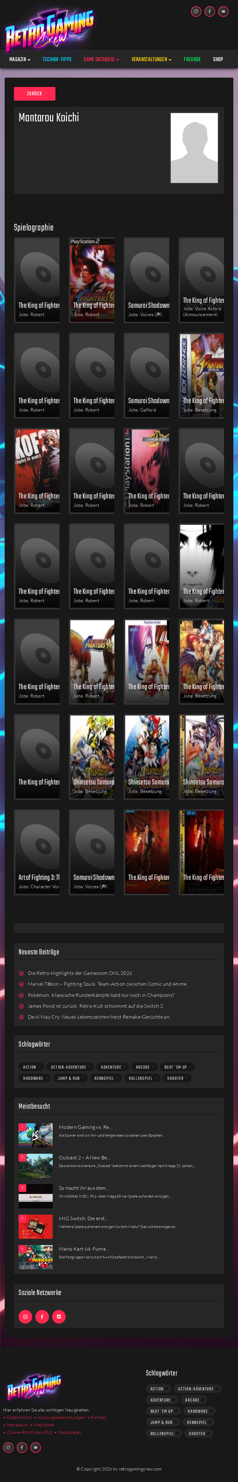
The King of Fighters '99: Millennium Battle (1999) (100, 591)
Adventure (111, 1067)
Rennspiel (104, 1078)
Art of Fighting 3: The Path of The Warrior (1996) (45, 877)
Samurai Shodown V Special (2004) (155, 305)
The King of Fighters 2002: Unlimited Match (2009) (45, 305)
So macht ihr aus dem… (84, 1188)
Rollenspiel (141, 1078)
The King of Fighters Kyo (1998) (209, 686)
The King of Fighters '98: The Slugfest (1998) (45, 686)
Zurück (34, 94)
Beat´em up (176, 1067)
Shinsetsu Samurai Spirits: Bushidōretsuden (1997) (100, 782)
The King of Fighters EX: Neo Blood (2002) (209, 400)
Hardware (33, 1078)
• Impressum (15, 1424)
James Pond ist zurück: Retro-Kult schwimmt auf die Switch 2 (95, 1006)
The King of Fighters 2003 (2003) (45, 400)
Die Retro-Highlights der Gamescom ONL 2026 (80, 973)
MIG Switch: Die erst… (83, 1218)
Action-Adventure (68, 1067)
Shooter (175, 1078)
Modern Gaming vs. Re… (85, 1127)
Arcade (143, 1067)
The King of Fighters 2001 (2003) (100, 400)
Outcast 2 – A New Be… (85, 1157)
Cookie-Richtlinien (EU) (29, 1432)
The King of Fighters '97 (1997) (45, 782)
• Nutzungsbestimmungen (59, 1417)
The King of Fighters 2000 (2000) (45, 591)
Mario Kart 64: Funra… (84, 1249)
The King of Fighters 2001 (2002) (45, 496)
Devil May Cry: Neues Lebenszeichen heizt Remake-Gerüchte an (99, 1017)
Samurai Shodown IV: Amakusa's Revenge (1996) (100, 877)
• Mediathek (42, 1424)
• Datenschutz (17, 1417)
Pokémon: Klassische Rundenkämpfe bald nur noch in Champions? (101, 995)
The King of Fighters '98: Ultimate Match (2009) (100, 305)
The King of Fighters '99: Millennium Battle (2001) (155, 496)
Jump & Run (69, 1078)
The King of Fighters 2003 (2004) (209, 300)
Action (29, 1067)
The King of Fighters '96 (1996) (155, 877)
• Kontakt (97, 1417)
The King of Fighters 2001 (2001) (209, 496)
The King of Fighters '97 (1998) (155, 686)
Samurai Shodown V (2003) (155, 400)
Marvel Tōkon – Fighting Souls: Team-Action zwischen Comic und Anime (107, 984)
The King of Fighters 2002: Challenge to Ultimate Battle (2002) (100, 496)
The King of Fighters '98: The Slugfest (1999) (209, 591)
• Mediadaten (68, 1432)
